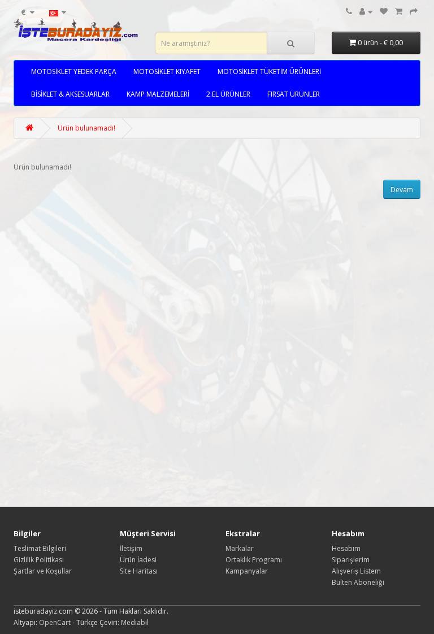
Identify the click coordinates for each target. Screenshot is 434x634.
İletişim (131, 548)
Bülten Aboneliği (358, 582)
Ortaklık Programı (253, 559)
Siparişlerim (351, 559)
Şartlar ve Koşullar (43, 571)
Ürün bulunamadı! (86, 128)
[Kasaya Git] (414, 11)
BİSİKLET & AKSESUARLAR (70, 94)
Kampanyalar (246, 571)
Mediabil (135, 622)
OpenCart (55, 622)
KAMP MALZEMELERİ (158, 94)
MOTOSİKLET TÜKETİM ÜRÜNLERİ (269, 71)
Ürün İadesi (138, 559)
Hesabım (346, 548)
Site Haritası (139, 571)
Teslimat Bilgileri (40, 548)
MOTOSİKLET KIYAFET (167, 71)
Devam (401, 189)
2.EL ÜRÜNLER (228, 94)
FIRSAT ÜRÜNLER (293, 94)
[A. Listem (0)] (384, 11)
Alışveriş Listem (356, 571)
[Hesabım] (365, 11)
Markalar (239, 548)
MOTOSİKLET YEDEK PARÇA (73, 71)
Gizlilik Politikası (39, 559)
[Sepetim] (398, 11)
